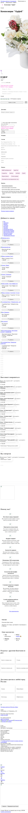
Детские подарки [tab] (7, 234)
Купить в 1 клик (12, 102)
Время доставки (5, 129)
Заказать (4, 806)
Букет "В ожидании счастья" (8, 390)
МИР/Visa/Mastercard (6, 170)
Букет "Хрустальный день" (7, 396)
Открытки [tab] (5, 222)
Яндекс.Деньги (5, 176)
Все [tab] (4, 221)
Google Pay (4, 173)
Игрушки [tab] (5, 226)
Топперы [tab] (5, 228)
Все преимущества (14, 611)
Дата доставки (4, 124)
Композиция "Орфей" (6, 459)
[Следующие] (2, 358)
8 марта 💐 (18, 636)
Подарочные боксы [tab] (8, 229)
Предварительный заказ (13, 806)
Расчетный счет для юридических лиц (10, 179)
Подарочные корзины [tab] (8, 230)
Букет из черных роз (6, 660)
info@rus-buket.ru (5, 719)
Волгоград (4, 697)
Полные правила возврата (7, 211)
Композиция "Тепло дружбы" (8, 438)
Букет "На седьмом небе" (7, 384)
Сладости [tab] (5, 225)
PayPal (23, 173)
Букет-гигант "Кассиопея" (7, 402)
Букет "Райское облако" (6, 421)
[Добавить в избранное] (26, 102)
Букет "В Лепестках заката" (7, 427)
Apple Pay (16, 170)
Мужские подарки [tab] (7, 233)
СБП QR (17, 173)
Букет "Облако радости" (6, 409)
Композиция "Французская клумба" (9, 444)
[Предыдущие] (1, 358)
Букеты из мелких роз (6, 668)
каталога (11, 86)
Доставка (5, 82)
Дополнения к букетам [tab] (9, 235)
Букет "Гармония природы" (7, 433)
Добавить (11, 244)
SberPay (11, 173)
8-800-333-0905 (4, 715)
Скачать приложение (6, 811)
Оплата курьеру (14, 176)
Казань (3, 689)
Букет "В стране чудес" (6, 415)
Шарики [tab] (5, 224)
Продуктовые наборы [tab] (8, 231)
